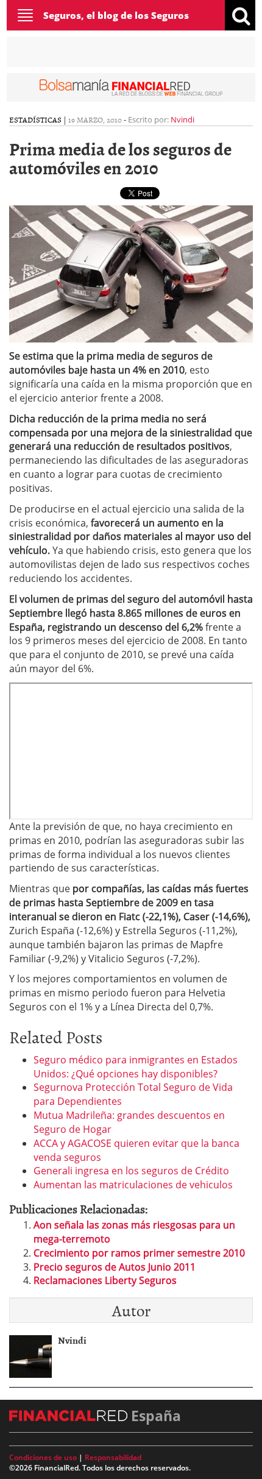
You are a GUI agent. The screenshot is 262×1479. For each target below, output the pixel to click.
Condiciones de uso (43, 1457)
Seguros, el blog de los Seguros (116, 15)
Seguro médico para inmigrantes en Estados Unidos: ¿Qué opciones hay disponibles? (136, 1066)
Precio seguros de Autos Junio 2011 (115, 1267)
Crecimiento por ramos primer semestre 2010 (139, 1253)
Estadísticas (35, 119)
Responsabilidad (113, 1457)
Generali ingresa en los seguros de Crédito (131, 1170)
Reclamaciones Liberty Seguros (105, 1280)
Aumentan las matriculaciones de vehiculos (133, 1184)
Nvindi (182, 119)
